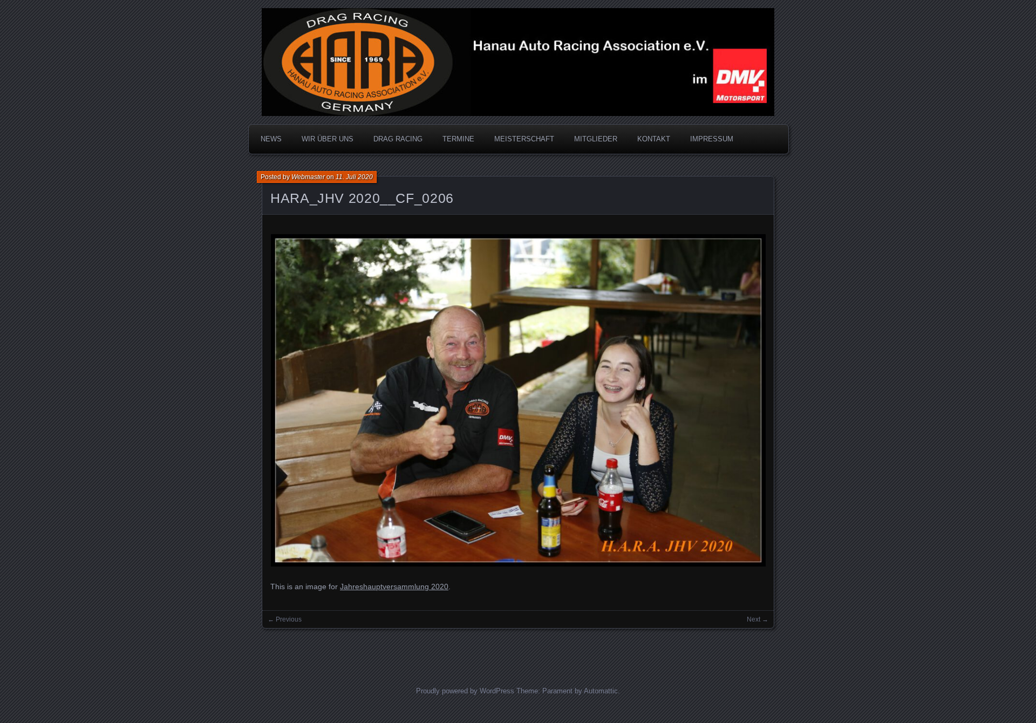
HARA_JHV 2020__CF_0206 (362, 198)
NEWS (271, 139)
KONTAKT (653, 139)
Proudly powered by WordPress (465, 691)
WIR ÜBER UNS (327, 139)
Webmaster (308, 177)
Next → (757, 619)
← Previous (285, 619)
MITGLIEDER (595, 139)
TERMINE (458, 139)
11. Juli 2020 (354, 177)
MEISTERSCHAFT (524, 139)
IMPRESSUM (711, 139)
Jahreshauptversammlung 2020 (394, 586)
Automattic (601, 691)
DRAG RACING (397, 139)
